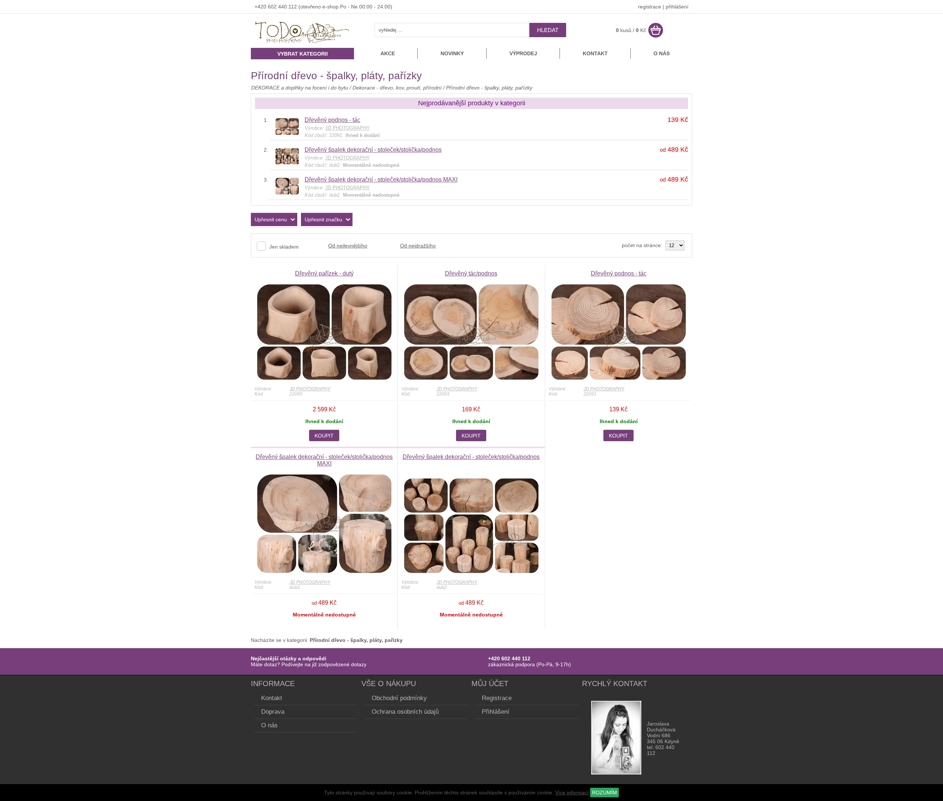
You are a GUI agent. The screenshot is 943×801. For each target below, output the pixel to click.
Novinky (452, 53)
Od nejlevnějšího (347, 246)
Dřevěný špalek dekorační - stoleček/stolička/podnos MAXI (381, 179)
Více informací (572, 792)
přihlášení (677, 7)
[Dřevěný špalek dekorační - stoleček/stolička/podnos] (287, 163)
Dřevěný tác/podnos (471, 273)
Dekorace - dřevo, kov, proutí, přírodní (398, 88)
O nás (661, 53)
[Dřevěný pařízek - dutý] (324, 380)
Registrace (497, 698)
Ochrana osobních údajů (405, 711)
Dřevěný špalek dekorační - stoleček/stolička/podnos (373, 150)
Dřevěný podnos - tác (332, 120)
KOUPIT (324, 436)
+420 (261, 7)
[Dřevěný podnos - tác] (287, 133)
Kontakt (595, 53)
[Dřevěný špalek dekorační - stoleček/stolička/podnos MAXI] (287, 193)
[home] (302, 44)
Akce (388, 53)
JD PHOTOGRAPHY (310, 388)
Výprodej (523, 53)
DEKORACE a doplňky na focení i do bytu (299, 88)
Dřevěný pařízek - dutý (324, 273)
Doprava (272, 711)
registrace (649, 7)
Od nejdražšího (418, 246)
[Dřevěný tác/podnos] (471, 380)
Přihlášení (495, 711)
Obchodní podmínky (399, 698)
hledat (547, 30)
